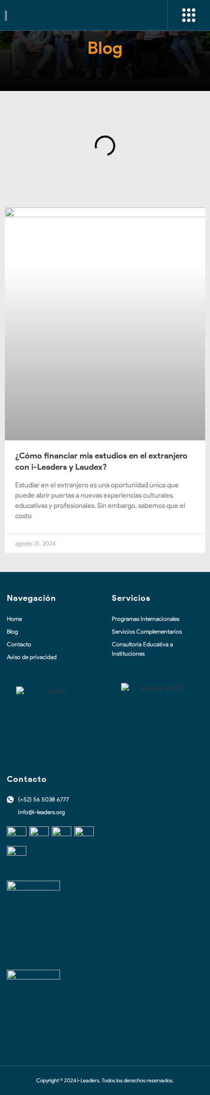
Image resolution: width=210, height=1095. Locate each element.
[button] (189, 15)
